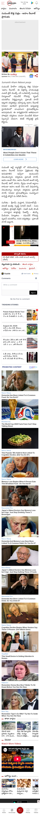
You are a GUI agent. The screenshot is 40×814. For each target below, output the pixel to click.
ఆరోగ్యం (5, 268)
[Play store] (32, 3)
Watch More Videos (11, 744)
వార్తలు (3, 8)
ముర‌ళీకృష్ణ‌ (13, 74)
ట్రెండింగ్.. (32, 268)
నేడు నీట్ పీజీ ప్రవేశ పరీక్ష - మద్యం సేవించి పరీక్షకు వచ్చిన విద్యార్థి (24, 734)
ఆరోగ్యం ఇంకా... (11, 776)
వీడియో (8, 740)
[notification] (36, 3)
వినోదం (13, 268)
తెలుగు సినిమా (25, 8)
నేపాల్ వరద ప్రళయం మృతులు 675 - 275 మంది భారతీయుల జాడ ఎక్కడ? (8, 734)
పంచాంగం (13, 8)
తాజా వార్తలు (10, 718)
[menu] (3, 3)
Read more (10, 242)
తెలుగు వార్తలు (27, 264)
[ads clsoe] (38, 801)
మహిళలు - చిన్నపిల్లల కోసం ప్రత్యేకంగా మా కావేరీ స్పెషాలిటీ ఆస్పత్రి (7, 791)
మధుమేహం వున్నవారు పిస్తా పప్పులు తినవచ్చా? (22, 791)
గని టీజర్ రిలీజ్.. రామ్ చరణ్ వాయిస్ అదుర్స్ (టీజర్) (19, 258)
